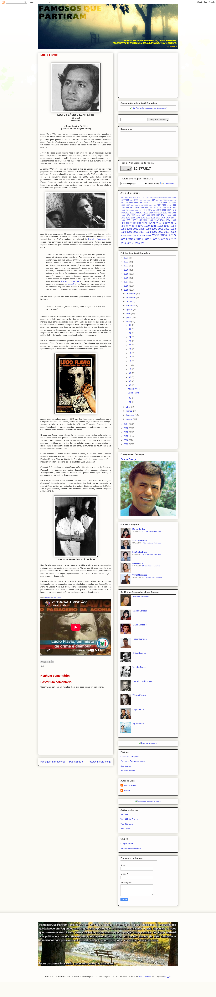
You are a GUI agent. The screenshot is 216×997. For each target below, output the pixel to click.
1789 (154, 198)
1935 (133, 215)
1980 (147, 225)
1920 (122, 213)
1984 (173, 225)
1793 (162, 198)
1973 (161, 223)
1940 (158, 215)
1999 (154, 232)
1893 (169, 205)
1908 (122, 210)
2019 (130, 243)
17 (130, 357)
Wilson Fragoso (140, 695)
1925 (146, 213)
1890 (154, 205)
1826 (131, 200)
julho (128, 313)
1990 (154, 228)
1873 (155, 203)
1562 (122, 198)
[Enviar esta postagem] (42, 665)
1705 (142, 198)
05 (130, 398)
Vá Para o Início (127, 770)
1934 (127, 215)
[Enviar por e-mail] (41, 661)
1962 (156, 220)
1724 (146, 198)
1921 (127, 213)
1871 (150, 203)
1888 (145, 205)
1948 (138, 218)
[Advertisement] (148, 74)
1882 (127, 205)
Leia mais (157, 531)
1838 (157, 200)
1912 (140, 210)
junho (129, 317)
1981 (153, 225)
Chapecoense (126, 843)
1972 (155, 223)
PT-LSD (124, 814)
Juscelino (72, 284)
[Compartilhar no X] (47, 661)
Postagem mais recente (52, 761)
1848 (161, 200)
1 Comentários (147, 566)
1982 (160, 225)
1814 (174, 198)
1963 (162, 220)
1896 (127, 208)
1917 (164, 210)
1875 (165, 203)
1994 (123, 232)
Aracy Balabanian (139, 540)
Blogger (167, 976)
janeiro (129, 419)
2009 (163, 235)
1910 (132, 210)
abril (128, 407)
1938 (148, 215)
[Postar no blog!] (44, 661)
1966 (122, 223)
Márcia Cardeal (138, 529)
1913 (145, 210)
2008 (155, 235)
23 (130, 341)
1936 (138, 215)
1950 (148, 218)
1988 (141, 228)
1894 (174, 205)
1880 (122, 205)
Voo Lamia (125, 828)
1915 (154, 210)
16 (130, 361)
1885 (141, 205)
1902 (156, 208)
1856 (174, 200)
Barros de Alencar (141, 596)
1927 (151, 213)
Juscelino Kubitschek (97, 239)
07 (130, 381)
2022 (126, 262)
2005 (135, 235)
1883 (132, 205)
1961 (150, 220)
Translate (170, 183)
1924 (141, 213)
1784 (150, 198)
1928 (155, 213)
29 (130, 333)
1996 (135, 232)
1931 (169, 213)
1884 (136, 205)
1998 (148, 232)
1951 (153, 218)
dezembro (131, 293)
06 (130, 385)
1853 (170, 200)
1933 (122, 215)
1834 (144, 200)
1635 (134, 198)
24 (130, 337)
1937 (143, 215)
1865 (136, 203)
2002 (173, 232)
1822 (122, 200)
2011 (123, 239)
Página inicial (76, 761)
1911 (136, 210)
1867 (141, 203)
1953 (163, 218)
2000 (160, 232)
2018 (123, 243)
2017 (172, 239)
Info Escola (57, 597)
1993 (173, 228)
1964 (168, 220)
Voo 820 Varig (126, 824)
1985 (123, 228)
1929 (160, 213)
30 (130, 329)
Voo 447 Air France (129, 819)
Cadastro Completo (129, 756)
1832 (140, 200)
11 (130, 365)
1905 (164, 208)
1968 (133, 223)
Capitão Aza (138, 709)
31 (130, 325)
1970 (144, 223)
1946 (128, 218)
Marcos (126, 790)
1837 (153, 200)
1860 (126, 203)
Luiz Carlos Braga (139, 552)
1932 (174, 213)
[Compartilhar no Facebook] (50, 661)
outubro (130, 301)
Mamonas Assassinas (130, 848)
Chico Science (139, 653)
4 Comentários (148, 531)
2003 (123, 235)
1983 (166, 225)
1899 (142, 208)
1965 (174, 220)
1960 (145, 220)
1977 (128, 226)
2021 (143, 243)
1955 (173, 218)
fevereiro (130, 415)
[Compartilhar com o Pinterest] (52, 661)
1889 (150, 205)
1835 (148, 200)
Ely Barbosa (138, 723)
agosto (129, 309)
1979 (140, 225)
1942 (163, 215)
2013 (139, 239)
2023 (126, 258)
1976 (122, 226)
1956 (122, 220)
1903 (160, 208)
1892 (164, 205)
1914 (150, 210)
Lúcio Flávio (133, 393)
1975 (173, 223)
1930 (165, 213)
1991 (160, 228)
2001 (166, 232)
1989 (148, 228)
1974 (167, 223)
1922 (132, 213)
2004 (129, 235)
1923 (137, 213)
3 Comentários (148, 577)
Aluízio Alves (134, 389)
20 (130, 349)
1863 (131, 203)
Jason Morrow (145, 976)
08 (130, 377)
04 (130, 402)
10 (130, 369)
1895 (122, 208)
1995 (129, 232)
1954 (167, 218)
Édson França (128, 459)
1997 (141, 232)
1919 (174, 210)
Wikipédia (48, 597)
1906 (169, 208)
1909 (127, 210)
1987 (135, 228)
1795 (166, 198)
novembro (131, 297)
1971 (150, 223)
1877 (169, 203)
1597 (130, 198)
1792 (158, 198)
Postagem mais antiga (99, 761)
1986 (129, 228)
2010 (172, 235)
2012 (131, 239)
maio (128, 321)
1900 (146, 208)
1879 (174, 203)
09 (130, 373)
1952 (158, 218)
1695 (138, 198)
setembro (130, 305)
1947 (133, 218)
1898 (137, 208)
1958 (134, 220)
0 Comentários (148, 543)
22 (130, 345)
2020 (137, 243)
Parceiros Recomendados (132, 761)
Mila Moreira (137, 563)
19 (130, 353)
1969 (139, 223)
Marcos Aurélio (130, 785)
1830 (136, 200)
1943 (168, 215)
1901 (151, 208)
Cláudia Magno (140, 625)
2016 (164, 239)
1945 (122, 218)
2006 (142, 235)
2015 (156, 239)
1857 (122, 203)
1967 (128, 223)
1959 (139, 220)
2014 (147, 239)
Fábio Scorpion (140, 639)
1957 (128, 220)
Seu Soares (125, 766)
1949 (143, 218)
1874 (160, 203)
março (129, 411)
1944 (174, 215)
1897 (132, 208)
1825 (127, 200)
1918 (169, 210)
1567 (126, 198)
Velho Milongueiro (139, 575)
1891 (159, 205)
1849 (165, 200)
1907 (174, 208)
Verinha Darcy (139, 667)
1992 (166, 228)
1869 (146, 203)
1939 (153, 215)
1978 (134, 226)
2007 (148, 235)
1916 (159, 210)
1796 (170, 198)
